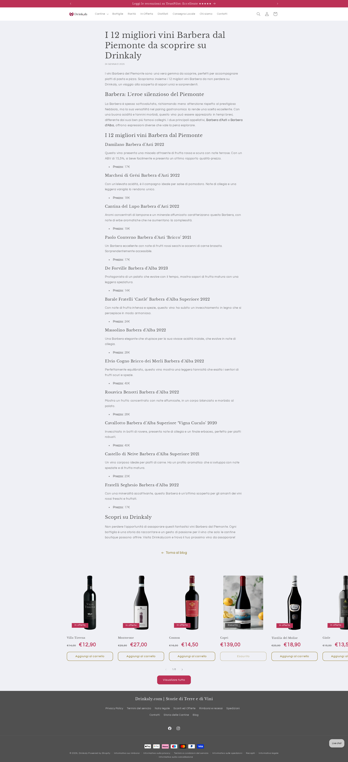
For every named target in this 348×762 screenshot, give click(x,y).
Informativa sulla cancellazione (176, 757)
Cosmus (174, 637)
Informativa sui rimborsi (127, 753)
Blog (196, 715)
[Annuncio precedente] (70, 3)
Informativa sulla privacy (156, 753)
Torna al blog (176, 552)
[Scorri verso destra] (182, 669)
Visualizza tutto (174, 679)
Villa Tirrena (76, 637)
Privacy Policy (114, 708)
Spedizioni (233, 708)
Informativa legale (268, 753)
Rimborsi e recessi (211, 708)
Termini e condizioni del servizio (191, 753)
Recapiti (250, 753)
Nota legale (162, 708)
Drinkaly (83, 753)
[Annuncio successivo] (277, 3)
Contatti (155, 715)
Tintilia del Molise (285, 638)
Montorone (126, 637)
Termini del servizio (139, 708)
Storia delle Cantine (176, 715)
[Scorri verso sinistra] (166, 669)
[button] (101, 14)
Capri (224, 637)
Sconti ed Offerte (184, 708)
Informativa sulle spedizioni (227, 753)
